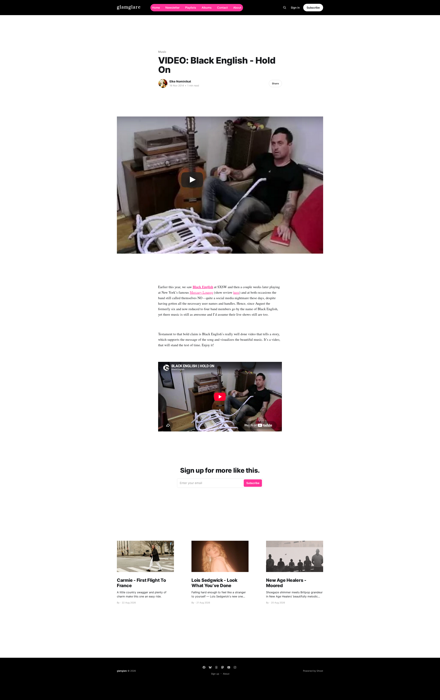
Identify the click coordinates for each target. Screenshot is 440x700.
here (236, 292)
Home (156, 7)
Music (162, 51)
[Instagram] (235, 667)
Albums (207, 7)
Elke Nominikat (180, 81)
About (237, 7)
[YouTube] (228, 667)
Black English (203, 286)
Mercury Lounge (201, 292)
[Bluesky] (210, 667)
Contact (222, 7)
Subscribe (313, 7)
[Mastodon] (222, 667)
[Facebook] (204, 667)
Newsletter (172, 7)
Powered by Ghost (313, 670)
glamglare (129, 7)
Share (275, 83)
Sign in (295, 7)
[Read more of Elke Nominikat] (163, 83)
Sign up (215, 673)
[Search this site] (284, 7)
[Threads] (216, 667)
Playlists (190, 7)
